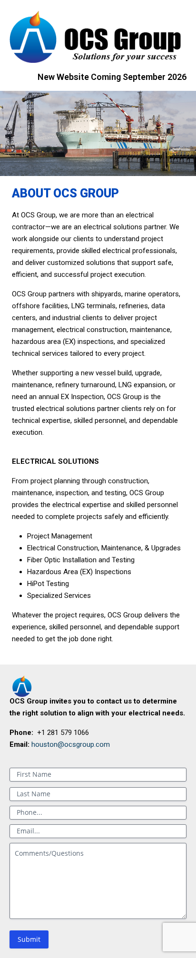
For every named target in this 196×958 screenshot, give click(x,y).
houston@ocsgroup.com (70, 744)
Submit (29, 939)
